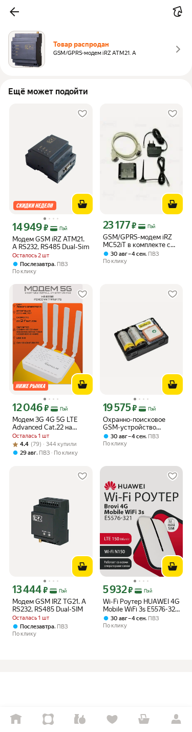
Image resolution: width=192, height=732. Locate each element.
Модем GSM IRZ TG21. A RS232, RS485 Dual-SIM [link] (49, 605)
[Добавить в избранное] (82, 114)
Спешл (48, 719)
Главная (16, 719)
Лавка (80, 719)
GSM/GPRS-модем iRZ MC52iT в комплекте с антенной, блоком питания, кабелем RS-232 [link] (137, 241)
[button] (14, 12)
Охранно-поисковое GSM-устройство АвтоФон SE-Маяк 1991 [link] (138, 423)
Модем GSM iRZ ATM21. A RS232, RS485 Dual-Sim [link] (50, 243)
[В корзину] (82, 204)
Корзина (144, 719)
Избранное (112, 719)
